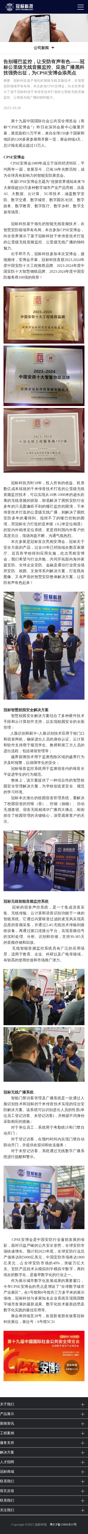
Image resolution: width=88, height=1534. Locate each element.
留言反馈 (7, 1491)
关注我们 (7, 1510)
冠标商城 (7, 1471)
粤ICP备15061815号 (63, 1524)
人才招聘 (7, 1462)
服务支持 (7, 1443)
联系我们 (7, 1481)
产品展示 (7, 1414)
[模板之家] (21, 7)
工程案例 (7, 1433)
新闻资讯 (7, 1423)
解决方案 (7, 1452)
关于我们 (7, 1404)
